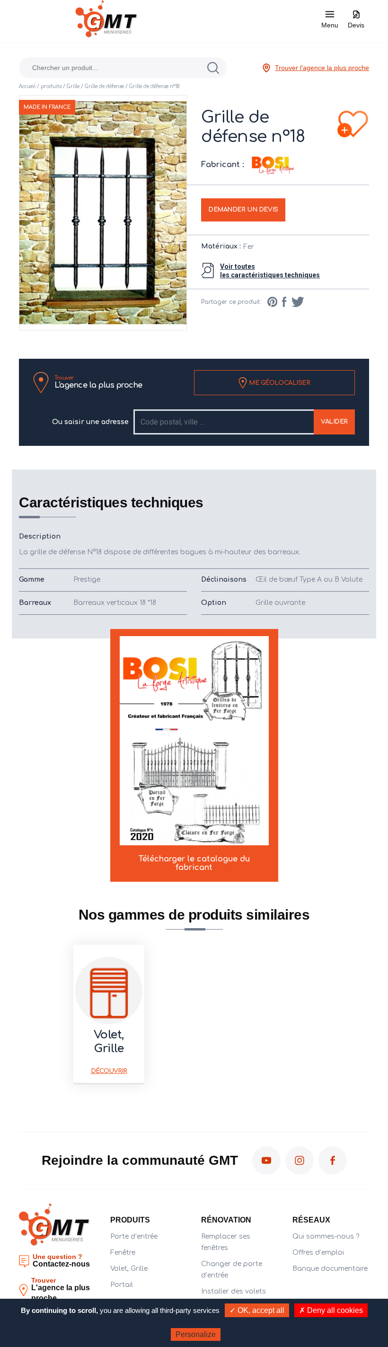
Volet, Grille (129, 1268)
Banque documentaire (330, 1268)
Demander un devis (243, 209)
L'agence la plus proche (98, 382)
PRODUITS (130, 1220)
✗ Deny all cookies (331, 1310)
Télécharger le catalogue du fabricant (194, 863)
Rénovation (226, 1220)
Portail (121, 1284)
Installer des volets (233, 1291)
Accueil (27, 86)
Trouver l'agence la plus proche (322, 67)
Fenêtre (122, 1252)
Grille (73, 86)
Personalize (196, 1334)
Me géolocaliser (278, 382)
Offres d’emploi (318, 1252)
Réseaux (311, 1220)
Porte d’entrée (134, 1236)
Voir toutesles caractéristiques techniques (270, 271)
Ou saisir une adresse (90, 421)
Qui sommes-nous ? (325, 1236)
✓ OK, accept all (256, 1310)
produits (51, 86)
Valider (334, 421)
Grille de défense (104, 86)
